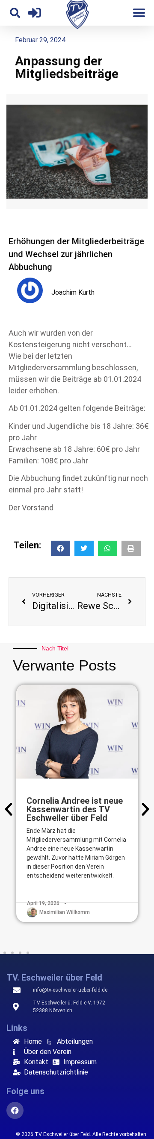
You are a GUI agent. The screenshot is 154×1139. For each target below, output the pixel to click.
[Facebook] (15, 1110)
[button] (15, 12)
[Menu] (139, 12)
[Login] (34, 12)
